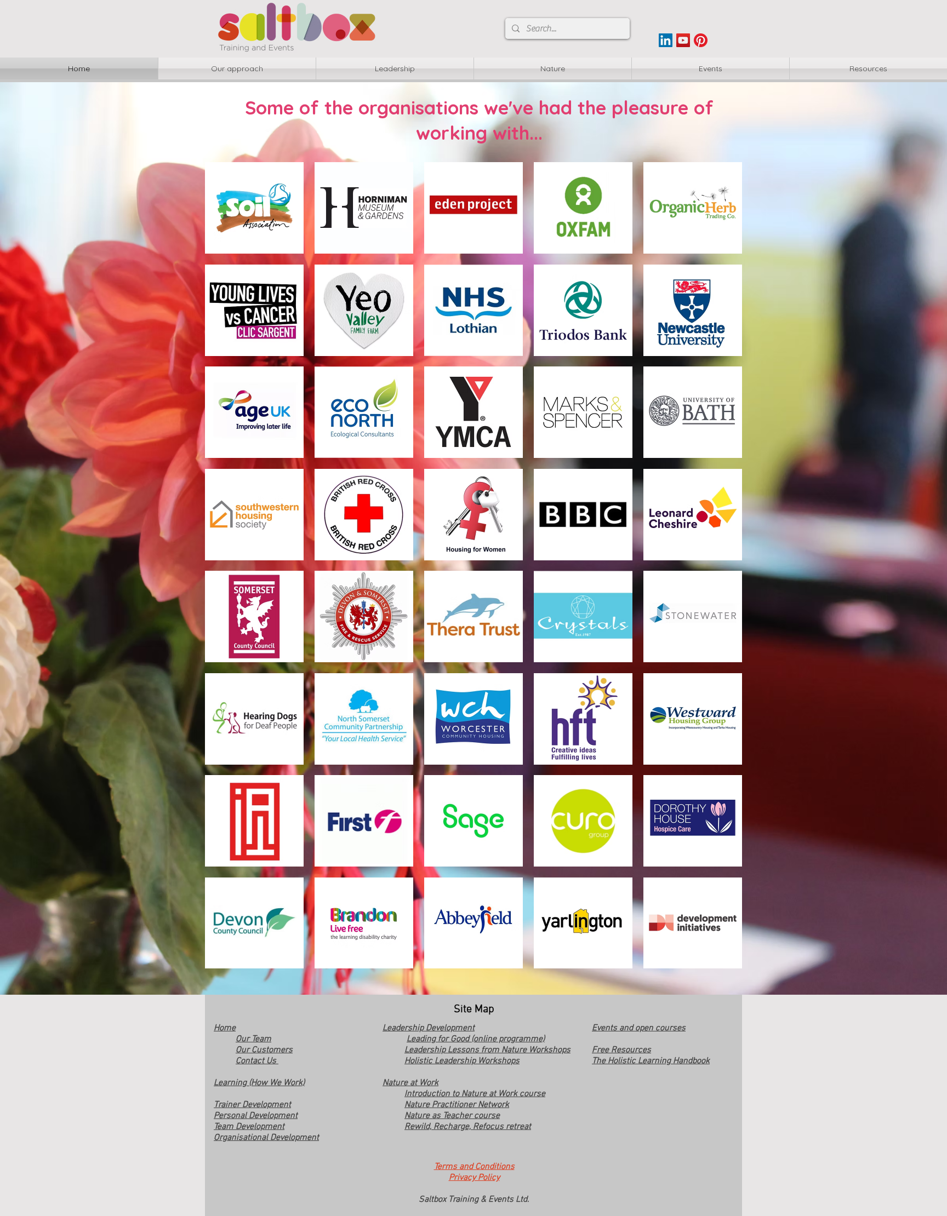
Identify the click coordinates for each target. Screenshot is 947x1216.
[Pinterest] (701, 40)
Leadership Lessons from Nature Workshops (487, 1050)
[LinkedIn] (665, 40)
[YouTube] (683, 40)
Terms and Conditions (474, 1166)
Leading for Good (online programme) (476, 1039)
